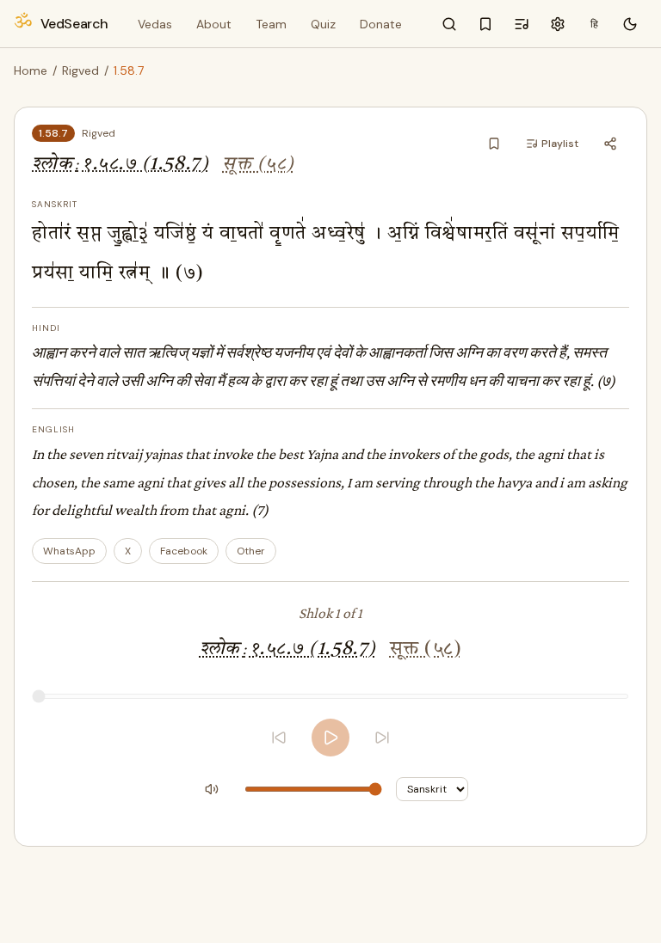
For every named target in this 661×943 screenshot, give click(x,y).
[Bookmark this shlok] (494, 143)
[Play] (330, 737)
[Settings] (558, 24)
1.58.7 (53, 133)
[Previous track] (279, 737)
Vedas (155, 24)
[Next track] (382, 737)
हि (594, 24)
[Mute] (212, 789)
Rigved (80, 70)
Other (251, 551)
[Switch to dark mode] (630, 24)
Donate (381, 24)
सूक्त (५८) (258, 165)
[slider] (330, 696)
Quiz (323, 24)
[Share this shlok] (610, 143)
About (214, 24)
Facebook (183, 551)
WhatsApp (69, 551)
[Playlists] (521, 24)
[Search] (449, 24)
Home (30, 70)
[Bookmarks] (485, 24)
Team (271, 24)
